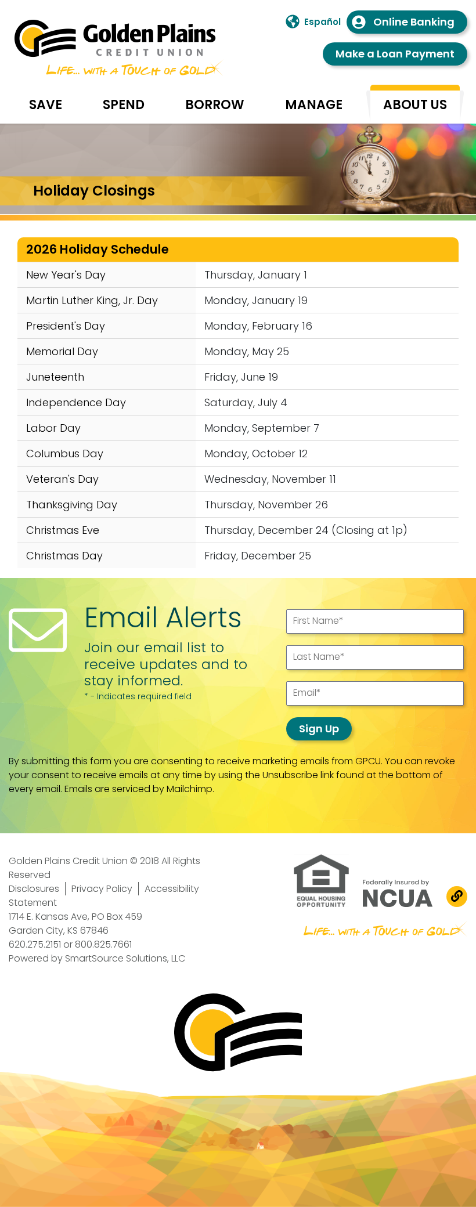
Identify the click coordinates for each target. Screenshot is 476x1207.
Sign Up (319, 728)
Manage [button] (313, 105)
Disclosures (34, 888)
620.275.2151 (35, 944)
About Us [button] (415, 105)
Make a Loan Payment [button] (395, 53)
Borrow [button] (214, 105)
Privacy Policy (101, 888)
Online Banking (414, 22)
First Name (318, 620)
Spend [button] (124, 105)
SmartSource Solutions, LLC (125, 958)
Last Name (319, 656)
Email (307, 692)
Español (322, 22)
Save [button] (45, 105)
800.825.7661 (103, 944)
